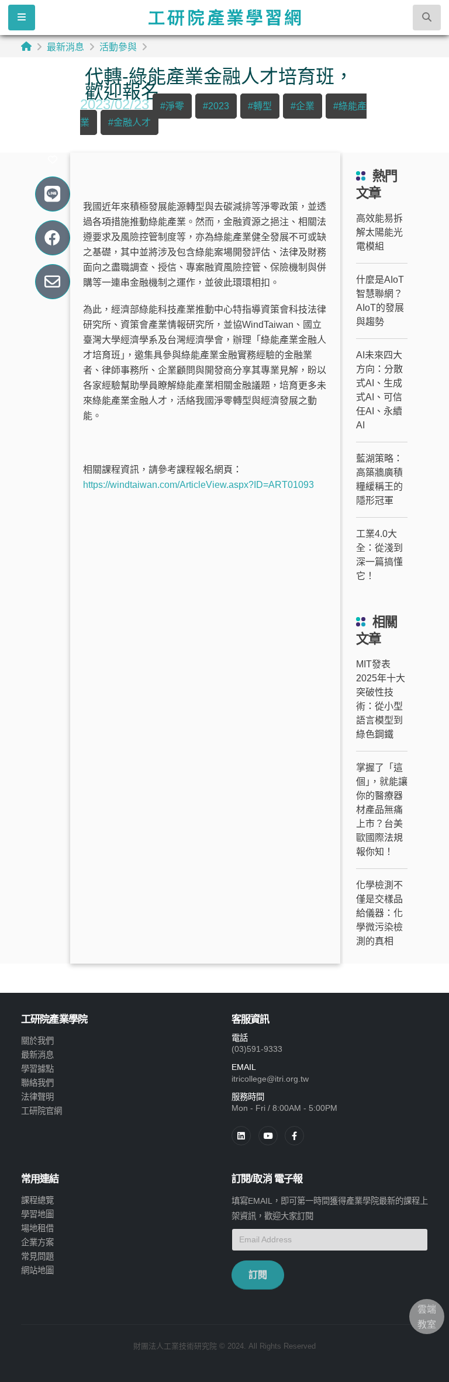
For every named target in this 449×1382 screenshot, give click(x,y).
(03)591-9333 (257, 1049)
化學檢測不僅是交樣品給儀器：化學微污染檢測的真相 (379, 913)
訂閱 (257, 1275)
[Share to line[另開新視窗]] (52, 194)
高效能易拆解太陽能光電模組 (379, 232)
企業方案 (37, 1242)
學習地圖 (37, 1214)
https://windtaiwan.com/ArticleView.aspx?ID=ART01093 (198, 485)
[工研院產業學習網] (224, 17)
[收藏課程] (52, 160)
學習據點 (37, 1068)
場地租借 (37, 1228)
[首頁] (26, 46)
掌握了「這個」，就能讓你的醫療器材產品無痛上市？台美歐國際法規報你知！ (381, 810)
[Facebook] (294, 1135)
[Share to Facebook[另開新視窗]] (52, 238)
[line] (268, 1135)
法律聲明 (37, 1097)
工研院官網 (41, 1111)
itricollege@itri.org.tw (270, 1078)
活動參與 (118, 47)
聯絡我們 (37, 1082)
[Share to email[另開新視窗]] (52, 282)
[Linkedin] (241, 1135)
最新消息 (65, 47)
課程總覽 (37, 1200)
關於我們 (37, 1040)
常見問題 (37, 1256)
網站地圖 (37, 1270)
